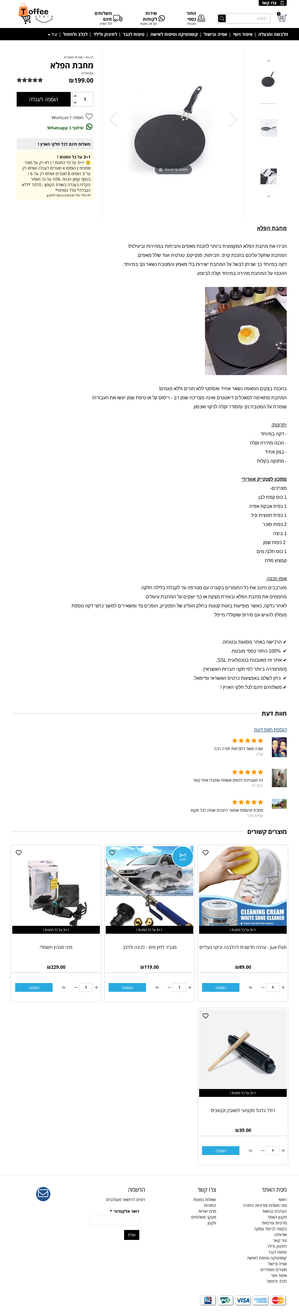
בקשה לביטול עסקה (270, 1228)
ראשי (283, 1199)
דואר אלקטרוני (124, 1211)
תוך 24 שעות (148, 23)
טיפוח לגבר (134, 34)
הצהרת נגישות (275, 1211)
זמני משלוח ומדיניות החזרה (265, 1205)
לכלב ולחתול (75, 34)
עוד (54, 34)
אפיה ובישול (215, 34)
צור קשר (280, 1240)
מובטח (191, 23)
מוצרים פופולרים (273, 1269)
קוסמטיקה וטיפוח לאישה (174, 34)
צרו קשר (269, 3)
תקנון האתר (277, 1217)
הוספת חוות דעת (270, 729)
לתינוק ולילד (105, 34)
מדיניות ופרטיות (274, 1223)
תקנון (212, 1223)
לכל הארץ (106, 23)
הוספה (220, 987)
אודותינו (280, 1234)
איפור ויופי (243, 34)
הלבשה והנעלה (273, 34)
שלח (131, 1235)
